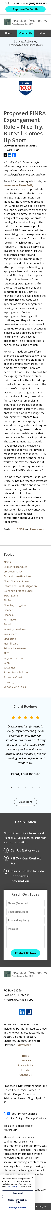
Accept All (18, 1193)
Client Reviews (25, 706)
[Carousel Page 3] (25, 787)
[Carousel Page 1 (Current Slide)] (11, 787)
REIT (6, 653)
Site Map (25, 1070)
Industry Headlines (15, 629)
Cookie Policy (14, 1118)
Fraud (7, 624)
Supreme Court (13, 677)
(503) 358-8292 (23, 999)
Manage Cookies (36, 1118)
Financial (9, 615)
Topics (9, 554)
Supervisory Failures (16, 672)
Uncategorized (13, 682)
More (42, 33)
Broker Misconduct (15, 566)
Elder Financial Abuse (16, 581)
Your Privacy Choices (24, 1113)
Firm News (36, 529)
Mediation (10, 639)
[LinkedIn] (22, 1012)
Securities (10, 667)
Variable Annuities (15, 687)
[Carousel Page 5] (39, 787)
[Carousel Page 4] (32, 787)
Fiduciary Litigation (15, 605)
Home (8, 33)
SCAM (7, 663)
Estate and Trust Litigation (20, 586)
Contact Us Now (25, 953)
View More (25, 801)
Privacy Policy (25, 1065)
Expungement (12, 595)
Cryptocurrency (13, 571)
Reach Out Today (25, 894)
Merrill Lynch (11, 643)
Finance (8, 610)
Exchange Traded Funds (18, 590)
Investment (10, 634)
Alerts (7, 562)
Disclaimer (25, 1060)
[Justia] (29, 1012)
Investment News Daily (18, 185)
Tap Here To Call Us (25, 9)
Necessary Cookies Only (17, 1200)
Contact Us (25, 33)
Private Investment (15, 648)
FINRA (20, 529)
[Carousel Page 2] (18, 787)
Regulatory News (14, 658)
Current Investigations (17, 576)
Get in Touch (25, 822)
